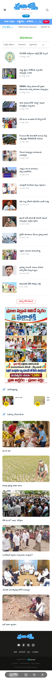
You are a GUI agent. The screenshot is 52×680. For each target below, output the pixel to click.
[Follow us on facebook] (23, 645)
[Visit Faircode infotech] (31, 660)
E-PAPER (26, 16)
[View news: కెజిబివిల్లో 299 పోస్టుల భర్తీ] (9, 287)
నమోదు (46, 21)
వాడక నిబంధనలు (24, 664)
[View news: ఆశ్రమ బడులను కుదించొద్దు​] (9, 254)
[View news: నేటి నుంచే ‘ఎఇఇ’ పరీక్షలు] (26, 503)
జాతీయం (30, 21)
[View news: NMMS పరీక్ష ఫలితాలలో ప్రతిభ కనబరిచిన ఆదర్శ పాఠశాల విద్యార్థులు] (9, 90)
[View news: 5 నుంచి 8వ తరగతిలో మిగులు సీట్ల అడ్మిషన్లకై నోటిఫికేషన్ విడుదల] (9, 139)
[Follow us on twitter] (28, 645)
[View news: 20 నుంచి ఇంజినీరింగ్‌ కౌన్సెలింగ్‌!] (9, 123)
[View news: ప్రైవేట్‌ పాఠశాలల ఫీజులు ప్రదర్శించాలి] (9, 238)
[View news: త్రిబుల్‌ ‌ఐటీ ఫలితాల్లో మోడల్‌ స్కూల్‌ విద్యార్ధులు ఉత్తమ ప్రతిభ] (9, 221)
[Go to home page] (26, 6)
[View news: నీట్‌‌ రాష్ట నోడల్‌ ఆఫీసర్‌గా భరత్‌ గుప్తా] (9, 205)
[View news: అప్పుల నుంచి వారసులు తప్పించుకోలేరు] (9, 172)
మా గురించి (15, 664)
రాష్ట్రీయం (20, 21)
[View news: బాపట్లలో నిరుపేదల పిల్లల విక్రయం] (9, 188)
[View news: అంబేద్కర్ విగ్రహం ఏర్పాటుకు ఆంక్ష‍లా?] (26, 538)
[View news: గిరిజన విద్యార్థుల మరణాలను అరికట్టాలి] (9, 156)
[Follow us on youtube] (19, 645)
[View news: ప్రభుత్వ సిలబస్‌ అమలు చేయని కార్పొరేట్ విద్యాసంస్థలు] (9, 271)
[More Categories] (43, 45)
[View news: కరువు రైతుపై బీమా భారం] (39, 400)
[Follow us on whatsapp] (33, 645)
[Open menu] (4, 9)
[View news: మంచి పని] (7, 400)
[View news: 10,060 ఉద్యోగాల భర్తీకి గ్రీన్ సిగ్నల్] (9, 57)
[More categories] (36, 22)
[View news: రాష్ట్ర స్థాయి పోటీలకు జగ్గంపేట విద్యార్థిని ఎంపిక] (9, 73)
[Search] (47, 9)
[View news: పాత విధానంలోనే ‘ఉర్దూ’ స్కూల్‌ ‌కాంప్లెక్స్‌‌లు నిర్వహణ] (9, 106)
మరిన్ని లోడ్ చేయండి (26, 302)
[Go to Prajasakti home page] (26, 637)
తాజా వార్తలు (9, 21)
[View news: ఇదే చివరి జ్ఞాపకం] (26, 607)
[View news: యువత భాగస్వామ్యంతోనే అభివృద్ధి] (26, 573)
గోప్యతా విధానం (35, 664)
